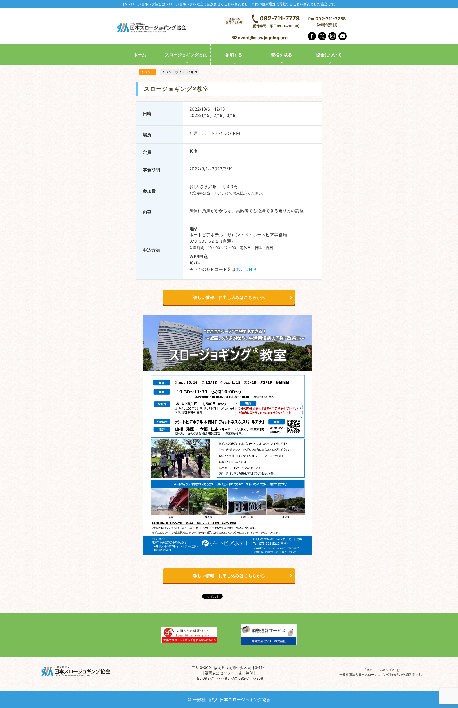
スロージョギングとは (186, 54)
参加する (233, 54)
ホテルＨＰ (246, 269)
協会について (329, 54)
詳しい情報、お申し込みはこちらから (229, 297)
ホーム (139, 54)
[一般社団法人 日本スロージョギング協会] (152, 28)
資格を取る (281, 54)
